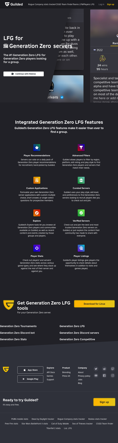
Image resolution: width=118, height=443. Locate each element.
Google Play (32, 379)
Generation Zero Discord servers (79, 332)
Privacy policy (84, 376)
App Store (33, 370)
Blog (80, 383)
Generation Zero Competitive (77, 339)
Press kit (66, 376)
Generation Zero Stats (13, 339)
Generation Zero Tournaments (18, 326)
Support (50, 379)
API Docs (51, 372)
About (80, 372)
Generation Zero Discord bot (17, 332)
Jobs (80, 379)
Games (50, 376)
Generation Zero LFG (72, 326)
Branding (66, 372)
